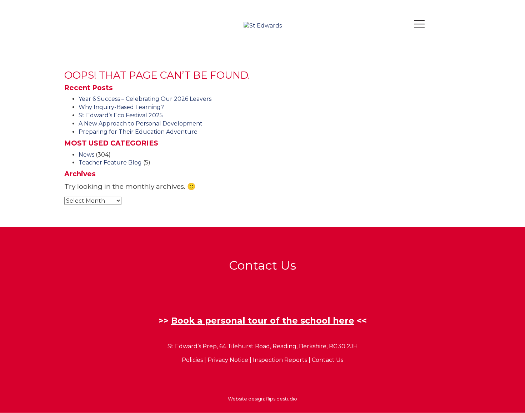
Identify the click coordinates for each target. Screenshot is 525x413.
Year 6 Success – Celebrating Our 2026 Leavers (145, 98)
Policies (192, 360)
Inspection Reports (280, 360)
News (86, 154)
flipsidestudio (281, 399)
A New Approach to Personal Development (140, 123)
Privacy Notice (228, 360)
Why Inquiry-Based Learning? (121, 107)
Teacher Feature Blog (110, 162)
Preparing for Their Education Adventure (138, 131)
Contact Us (327, 360)
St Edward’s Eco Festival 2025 (121, 115)
